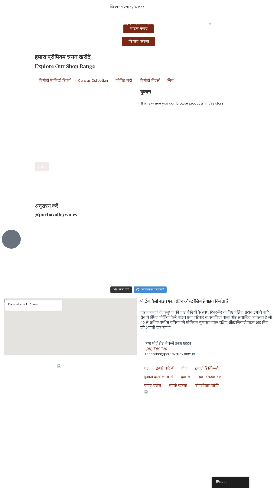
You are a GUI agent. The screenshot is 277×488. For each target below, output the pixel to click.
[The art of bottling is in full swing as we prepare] (207, 255)
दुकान (185, 377)
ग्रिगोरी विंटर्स (150, 80)
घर (68, 24)
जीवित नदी (124, 80)
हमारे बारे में (165, 368)
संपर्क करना (165, 24)
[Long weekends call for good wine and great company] (161, 257)
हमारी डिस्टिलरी (207, 368)
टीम (184, 368)
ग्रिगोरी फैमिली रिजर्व (54, 80)
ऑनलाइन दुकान (189, 24)
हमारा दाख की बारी (158, 377)
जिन (170, 80)
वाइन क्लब (152, 385)
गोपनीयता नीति (207, 385)
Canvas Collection (93, 80)
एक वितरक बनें (209, 377)
